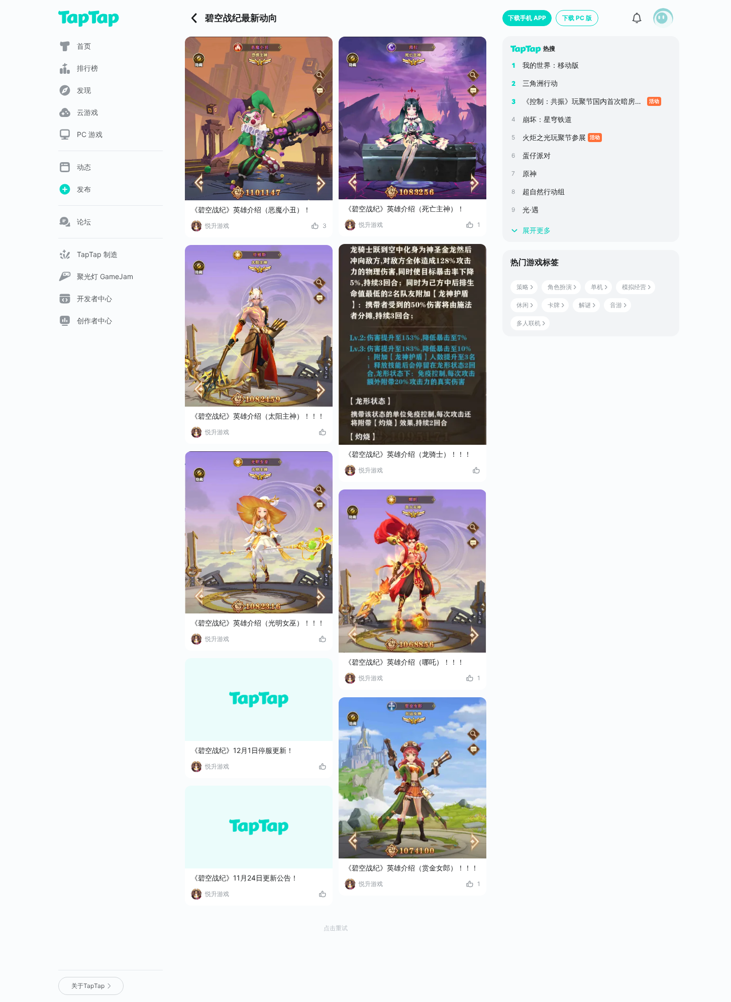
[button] (663, 18)
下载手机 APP (527, 18)
